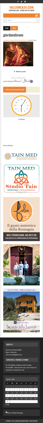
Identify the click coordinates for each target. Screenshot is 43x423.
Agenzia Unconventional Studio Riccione (26, 421)
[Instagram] (25, 1)
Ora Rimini (21, 119)
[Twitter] (21, 1)
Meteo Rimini (8, 145)
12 (17, 392)
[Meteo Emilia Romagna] (14, 413)
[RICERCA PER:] (21, 20)
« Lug (7, 404)
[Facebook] (18, 1)
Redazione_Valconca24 (18, 40)
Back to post (21, 71)
